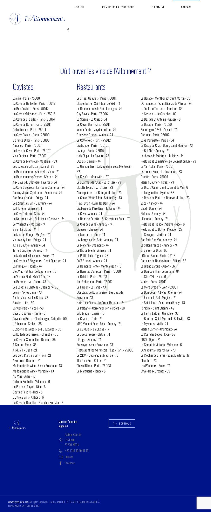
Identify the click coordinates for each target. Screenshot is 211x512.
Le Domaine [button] (158, 7)
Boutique (125, 423)
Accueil (79, 7)
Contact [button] (186, 7)
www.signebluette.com (18, 502)
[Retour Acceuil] (37, 18)
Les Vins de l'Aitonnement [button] (117, 7)
